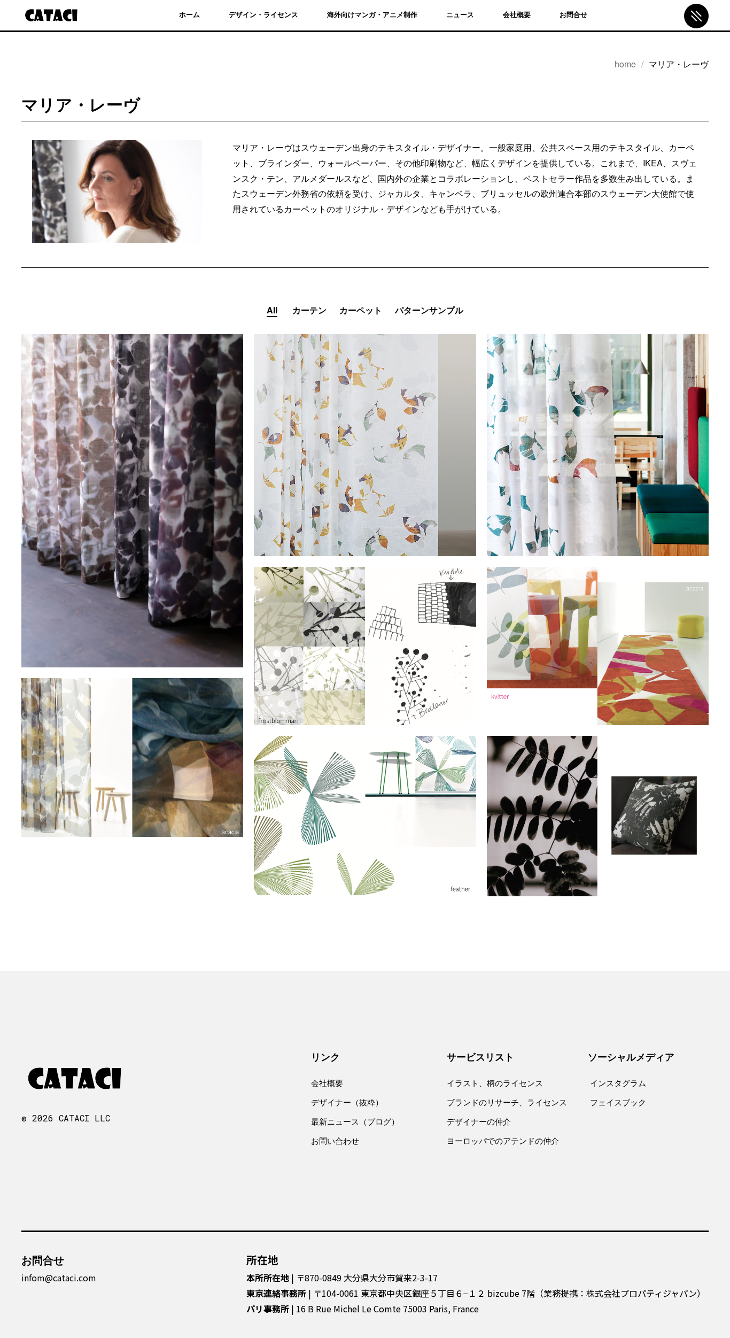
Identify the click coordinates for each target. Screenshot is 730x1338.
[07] (359, 842)
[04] (359, 673)
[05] (592, 673)
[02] (359, 471)
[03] (592, 471)
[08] (592, 843)
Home (625, 64)
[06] (127, 784)
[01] (127, 527)
